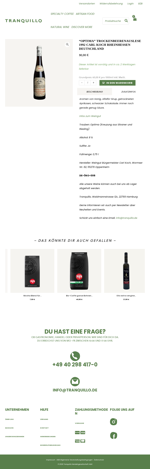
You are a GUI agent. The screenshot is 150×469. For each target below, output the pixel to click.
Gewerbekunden (48, 436)
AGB (58, 460)
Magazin (9, 428)
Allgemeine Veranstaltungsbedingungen (76, 460)
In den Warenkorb (119, 83)
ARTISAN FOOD (85, 14)
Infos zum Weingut (90, 116)
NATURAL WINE (60, 27)
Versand (44, 419)
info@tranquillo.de (126, 218)
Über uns (9, 419)
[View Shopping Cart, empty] (135, 21)
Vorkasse (79, 423)
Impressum (50, 460)
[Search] (126, 21)
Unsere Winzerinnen (14, 436)
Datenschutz (99, 460)
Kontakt (44, 428)
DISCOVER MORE (81, 27)
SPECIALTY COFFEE (62, 14)
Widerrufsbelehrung (50, 445)
